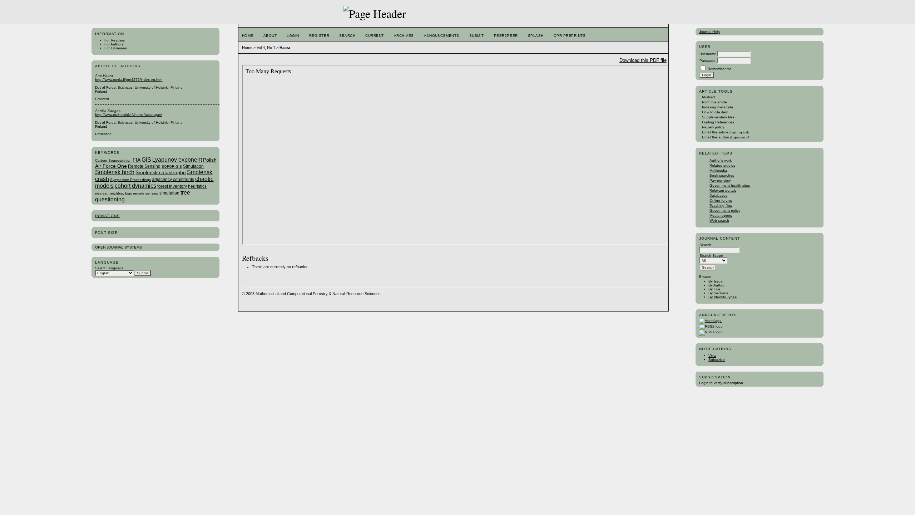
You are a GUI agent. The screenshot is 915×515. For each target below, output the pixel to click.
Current (374, 36)
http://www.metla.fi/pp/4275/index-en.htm (128, 80)
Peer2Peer (506, 36)
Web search (719, 220)
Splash (536, 36)
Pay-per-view (720, 180)
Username (707, 54)
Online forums (720, 200)
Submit (476, 36)
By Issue (715, 281)
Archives (404, 36)
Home (247, 36)
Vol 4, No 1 (266, 47)
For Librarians (115, 48)
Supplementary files (718, 117)
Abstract (708, 97)
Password (707, 61)
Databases (718, 195)
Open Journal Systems (118, 247)
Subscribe (716, 360)
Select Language (109, 268)
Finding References (718, 122)
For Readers (114, 40)
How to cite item (715, 112)
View (712, 356)
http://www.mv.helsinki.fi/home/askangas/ (128, 115)
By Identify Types (722, 297)
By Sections (718, 293)
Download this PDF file (643, 60)
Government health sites (729, 185)
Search (347, 36)
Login (293, 36)
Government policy (724, 210)
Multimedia (718, 170)
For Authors (113, 44)
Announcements (441, 36)
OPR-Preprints (570, 36)
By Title (714, 289)
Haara (285, 47)
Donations (107, 216)
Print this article (714, 102)
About (270, 36)
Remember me (720, 69)
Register (319, 36)
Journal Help (709, 32)
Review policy (713, 127)
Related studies (722, 165)
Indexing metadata (717, 107)
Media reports (720, 215)
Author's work (720, 160)
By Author (716, 285)
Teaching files (720, 205)
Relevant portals (722, 190)
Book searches (721, 175)
